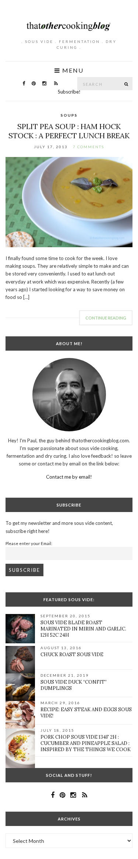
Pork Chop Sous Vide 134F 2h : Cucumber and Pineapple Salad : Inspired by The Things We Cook (85, 743)
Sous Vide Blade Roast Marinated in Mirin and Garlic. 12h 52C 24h (83, 628)
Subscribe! (69, 92)
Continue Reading (105, 317)
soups (69, 115)
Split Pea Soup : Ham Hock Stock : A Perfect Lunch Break (69, 131)
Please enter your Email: (29, 543)
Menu (72, 70)
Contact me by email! (69, 477)
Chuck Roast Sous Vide (71, 654)
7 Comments (88, 147)
